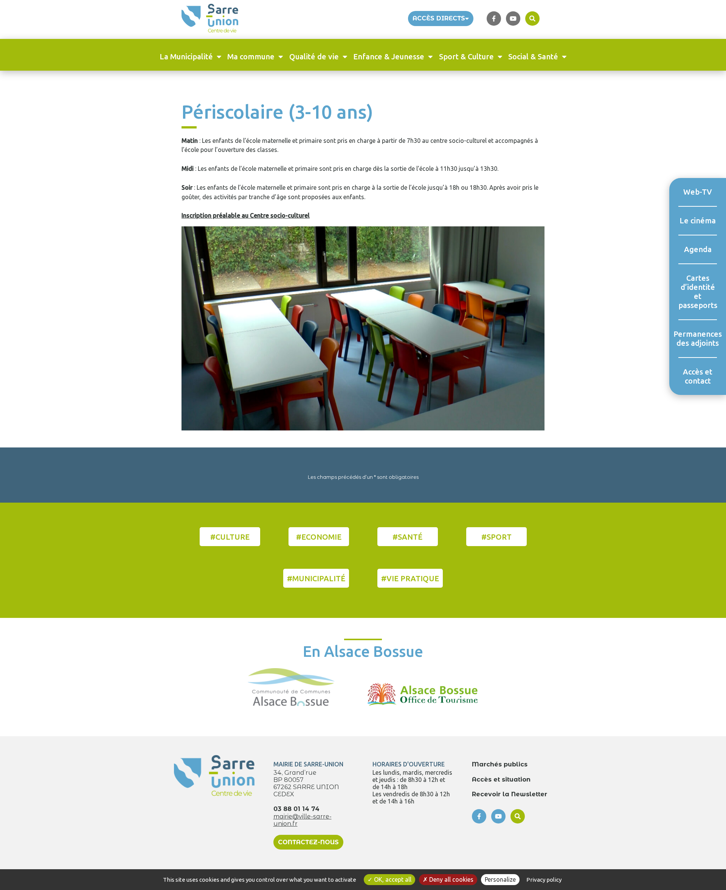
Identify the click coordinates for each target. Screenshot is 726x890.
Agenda (698, 249)
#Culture (230, 536)
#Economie (318, 536)
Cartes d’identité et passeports (697, 292)
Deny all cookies (450, 879)
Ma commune (251, 56)
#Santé (407, 536)
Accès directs (439, 18)
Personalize (500, 879)
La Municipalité (186, 56)
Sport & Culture (466, 56)
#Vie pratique (410, 578)
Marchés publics (499, 764)
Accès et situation (501, 779)
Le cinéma (697, 220)
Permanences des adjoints (697, 338)
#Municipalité (316, 578)
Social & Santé (533, 56)
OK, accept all (391, 879)
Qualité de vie (314, 56)
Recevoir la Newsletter (509, 794)
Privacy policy (544, 879)
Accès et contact (697, 376)
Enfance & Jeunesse (388, 56)
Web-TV (697, 191)
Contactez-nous (308, 842)
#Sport (496, 536)
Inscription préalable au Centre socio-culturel (246, 215)
